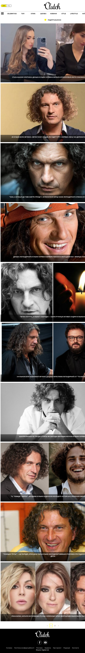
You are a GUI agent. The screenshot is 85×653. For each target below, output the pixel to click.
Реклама (39, 648)
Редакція (66, 648)
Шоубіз (43, 13)
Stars (33, 13)
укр (3, 6)
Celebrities (12, 13)
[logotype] (52, 5)
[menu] (2, 13)
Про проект (57, 648)
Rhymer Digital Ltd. (42, 650)
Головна (9, 648)
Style (63, 13)
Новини (53, 13)
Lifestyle (74, 13)
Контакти (75, 648)
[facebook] (39, 642)
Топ (22, 13)
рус (9, 6)
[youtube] (45, 642)
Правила (48, 648)
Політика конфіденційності (24, 648)
